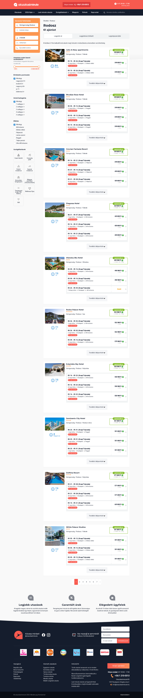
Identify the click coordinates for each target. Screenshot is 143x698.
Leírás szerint (20, 135)
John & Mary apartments (77, 50)
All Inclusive (20, 127)
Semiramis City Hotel (75, 418)
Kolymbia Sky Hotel (75, 364)
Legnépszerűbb (115, 36)
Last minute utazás (45, 12)
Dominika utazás (48, 670)
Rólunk (84, 12)
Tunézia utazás (48, 676)
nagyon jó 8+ (20, 86)
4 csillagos (19, 112)
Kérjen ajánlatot (118, 666)
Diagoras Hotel (72, 203)
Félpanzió (19, 132)
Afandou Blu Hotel (74, 258)
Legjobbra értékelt (86, 36)
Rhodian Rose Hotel (75, 95)
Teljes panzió (20, 140)
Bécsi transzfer (19, 670)
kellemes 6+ (20, 92)
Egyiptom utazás (49, 667)
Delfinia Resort (72, 473)
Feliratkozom (123, 641)
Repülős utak (18, 667)
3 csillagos (19, 109)
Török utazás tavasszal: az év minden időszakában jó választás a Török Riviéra (85, 669)
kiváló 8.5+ (19, 84)
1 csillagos (19, 104)
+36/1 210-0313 (121, 675)
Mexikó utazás (48, 678)
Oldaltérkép (17, 678)
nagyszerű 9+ (21, 81)
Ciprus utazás (47, 672)
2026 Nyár (29, 12)
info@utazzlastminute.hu (120, 684)
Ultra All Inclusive (21, 143)
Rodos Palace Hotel (75, 310)
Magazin (75, 12)
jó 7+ (18, 89)
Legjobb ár (58, 36)
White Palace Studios (76, 527)
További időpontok (96, 83)
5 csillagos (19, 115)
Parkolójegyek (18, 672)
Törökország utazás (50, 674)
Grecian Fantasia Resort (77, 149)
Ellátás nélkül (20, 130)
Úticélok (46, 21)
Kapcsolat (95, 12)
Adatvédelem (124, 695)
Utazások (18, 12)
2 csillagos (19, 107)
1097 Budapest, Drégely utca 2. (119, 682)
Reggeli (18, 138)
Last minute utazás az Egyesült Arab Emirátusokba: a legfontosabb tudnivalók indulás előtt (85, 684)
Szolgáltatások (61, 12)
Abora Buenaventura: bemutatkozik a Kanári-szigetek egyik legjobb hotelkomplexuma (84, 676)
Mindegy (19, 78)
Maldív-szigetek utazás (51, 681)
